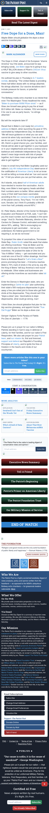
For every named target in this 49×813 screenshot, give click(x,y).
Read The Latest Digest (24, 22)
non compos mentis (25, 196)
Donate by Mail (12, 727)
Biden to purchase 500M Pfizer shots (19, 103)
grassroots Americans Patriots (31, 645)
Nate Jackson (7, 408)
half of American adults (33, 182)
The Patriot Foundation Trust (24, 500)
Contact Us (13, 741)
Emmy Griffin (7, 422)
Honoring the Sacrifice (33, 670)
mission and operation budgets (27, 648)
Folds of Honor (29, 677)
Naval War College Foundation (12, 682)
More (13, 589)
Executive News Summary (24, 462)
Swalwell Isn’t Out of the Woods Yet (13, 411)
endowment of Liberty (9, 633)
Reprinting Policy (25, 744)
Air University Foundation (34, 680)
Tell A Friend (24, 471)
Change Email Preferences (17, 708)
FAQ (4, 741)
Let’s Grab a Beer (34, 258)
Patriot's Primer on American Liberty (25, 490)
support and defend (10, 341)
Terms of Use (26, 741)
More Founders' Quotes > (36, 554)
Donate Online (12, 722)
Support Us (24, 10)
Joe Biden (20, 66)
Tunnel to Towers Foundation (11, 675)
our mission (16, 338)
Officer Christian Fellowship (11, 680)
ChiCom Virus (39, 69)
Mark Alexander (15, 54)
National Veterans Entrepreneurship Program (20, 676)
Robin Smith (17, 242)
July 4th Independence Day (21, 168)
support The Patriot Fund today (35, 655)
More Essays (40, 54)
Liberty (16, 343)
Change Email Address (15, 703)
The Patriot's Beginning (24, 481)
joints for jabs (23, 284)
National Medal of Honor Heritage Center (16, 667)
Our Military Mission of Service (24, 510)
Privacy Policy (41, 741)
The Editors (30, 408)
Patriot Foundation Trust (25, 660)
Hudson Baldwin (32, 422)
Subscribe (8, 10)
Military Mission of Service (13, 663)
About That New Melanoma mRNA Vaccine (34, 427)
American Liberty (25, 171)
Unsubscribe (11, 713)
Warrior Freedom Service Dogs (12, 672)
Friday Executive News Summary (34, 411)
